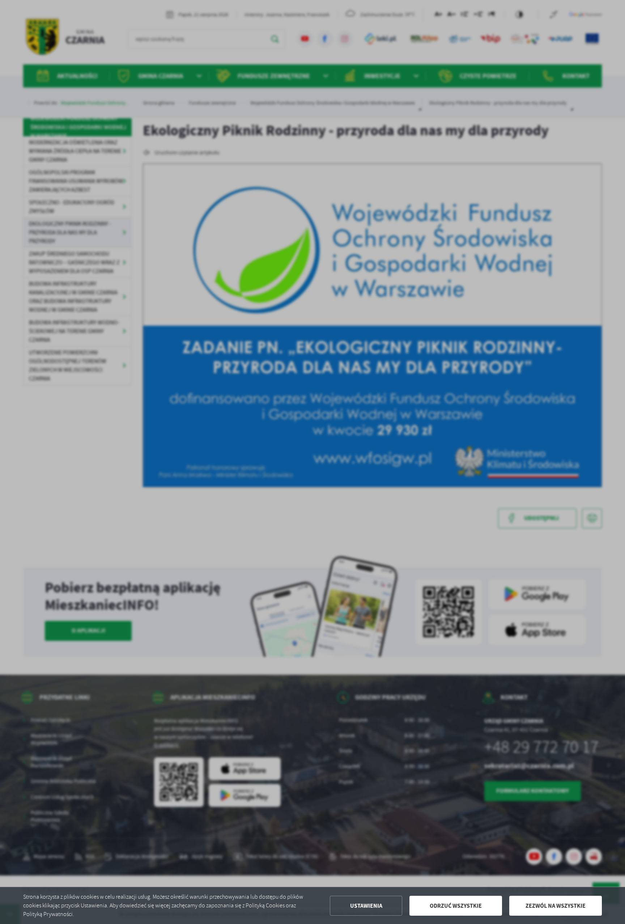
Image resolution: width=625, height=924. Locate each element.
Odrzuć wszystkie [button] (456, 906)
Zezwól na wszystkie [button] (556, 906)
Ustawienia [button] (366, 906)
